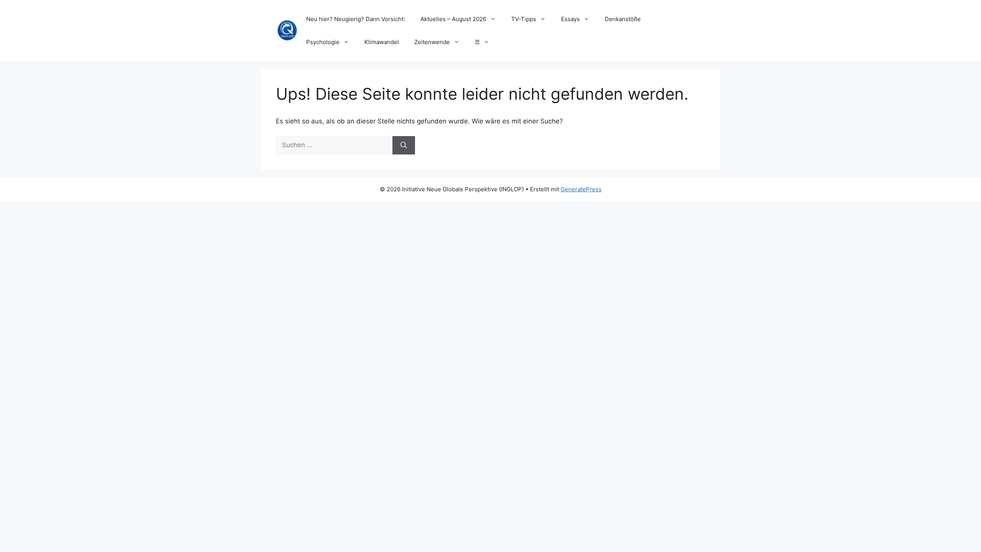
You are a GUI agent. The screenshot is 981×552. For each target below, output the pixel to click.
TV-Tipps (523, 19)
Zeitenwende (432, 42)
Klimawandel (381, 42)
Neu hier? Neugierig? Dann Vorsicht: (355, 19)
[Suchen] (403, 145)
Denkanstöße (623, 19)
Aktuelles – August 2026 (453, 19)
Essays (570, 19)
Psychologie (323, 42)
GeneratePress (581, 189)
